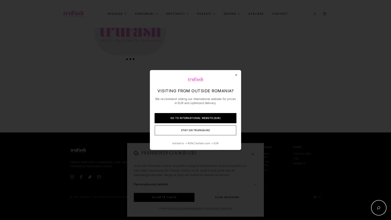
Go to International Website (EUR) (195, 118)
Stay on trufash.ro (195, 130)
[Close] (236, 75)
